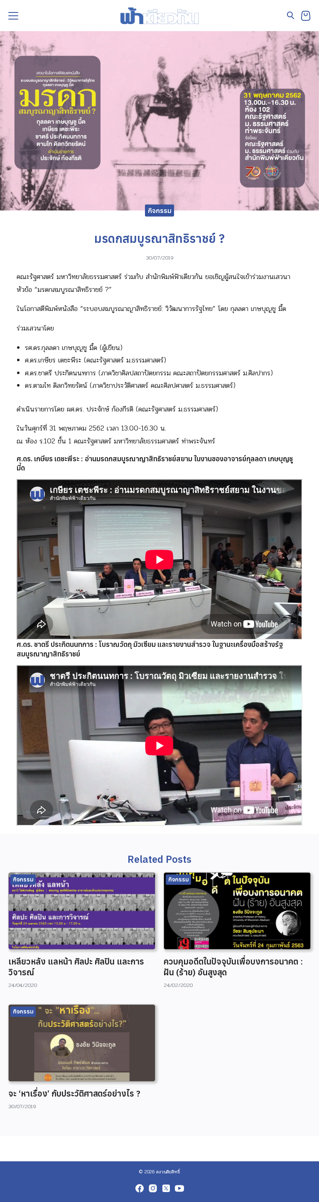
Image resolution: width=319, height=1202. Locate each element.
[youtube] (179, 1188)
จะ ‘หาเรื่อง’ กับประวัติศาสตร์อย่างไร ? (74, 1093)
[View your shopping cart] (306, 16)
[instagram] (153, 1188)
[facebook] (140, 1188)
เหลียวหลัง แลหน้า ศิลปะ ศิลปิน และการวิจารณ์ (76, 967)
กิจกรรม (160, 210)
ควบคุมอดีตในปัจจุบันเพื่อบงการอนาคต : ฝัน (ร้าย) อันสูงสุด (233, 967)
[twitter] (166, 1188)
